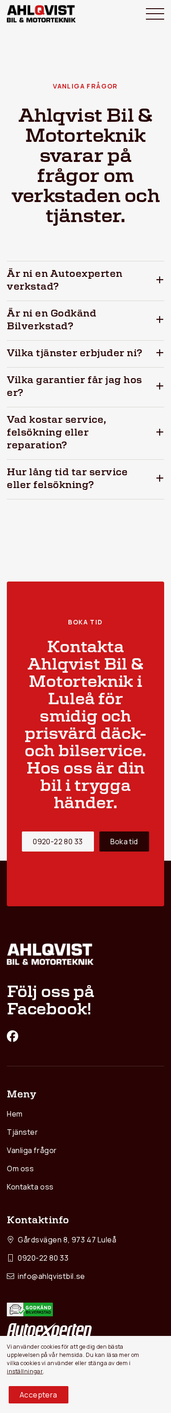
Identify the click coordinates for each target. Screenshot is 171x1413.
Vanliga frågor (32, 1150)
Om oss (20, 1169)
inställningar (25, 1371)
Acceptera (38, 1395)
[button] (85, 281)
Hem (15, 1114)
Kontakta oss (30, 1187)
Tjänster (22, 1132)
